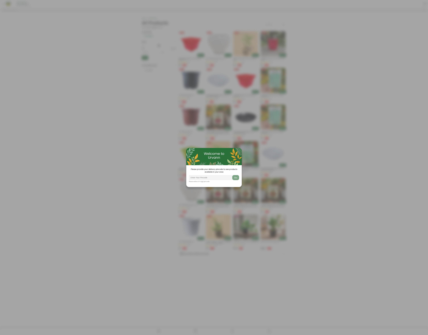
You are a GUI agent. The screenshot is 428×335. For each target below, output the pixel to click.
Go (235, 177)
